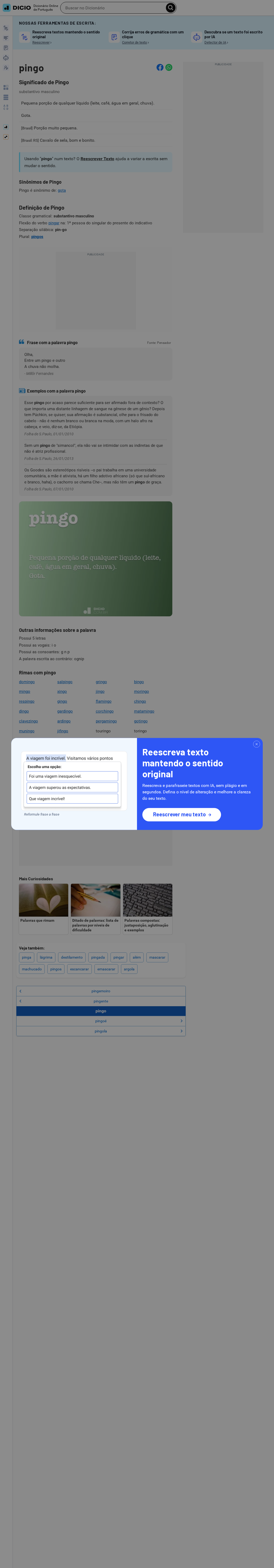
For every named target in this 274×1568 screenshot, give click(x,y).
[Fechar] (256, 744)
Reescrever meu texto (179, 814)
